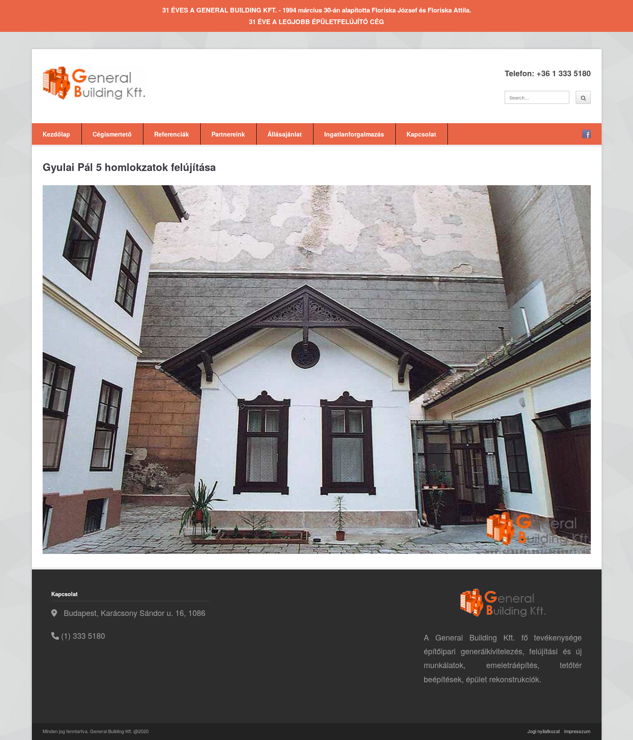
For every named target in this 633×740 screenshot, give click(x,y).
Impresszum (577, 731)
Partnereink (228, 134)
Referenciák (171, 134)
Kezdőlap (56, 134)
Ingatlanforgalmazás (354, 134)
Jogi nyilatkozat (544, 731)
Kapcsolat (421, 134)
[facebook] (586, 134)
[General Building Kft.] (107, 82)
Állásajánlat (284, 134)
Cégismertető (112, 134)
